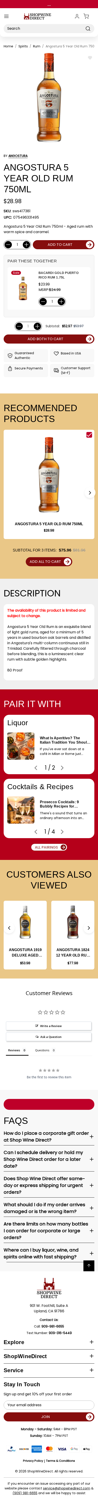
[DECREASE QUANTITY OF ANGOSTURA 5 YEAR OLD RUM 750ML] (8, 244)
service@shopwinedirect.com (66, 1488)
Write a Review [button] (51, 1026)
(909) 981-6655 (25, 1493)
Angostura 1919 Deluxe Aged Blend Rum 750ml (25, 953)
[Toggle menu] (6, 16)
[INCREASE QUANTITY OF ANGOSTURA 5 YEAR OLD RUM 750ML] (26, 244)
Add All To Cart (45, 561)
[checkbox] (89, 435)
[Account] (77, 16)
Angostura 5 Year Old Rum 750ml (49, 524)
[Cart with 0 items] (88, 16)
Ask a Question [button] (51, 1037)
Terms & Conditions (60, 1461)
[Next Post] (62, 768)
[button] (90, 492)
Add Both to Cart (45, 339)
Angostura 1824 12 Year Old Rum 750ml (73, 953)
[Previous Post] (35, 768)
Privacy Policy (33, 1461)
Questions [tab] (42, 1050)
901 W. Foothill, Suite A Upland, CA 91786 (49, 1308)
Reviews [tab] (14, 1050)
